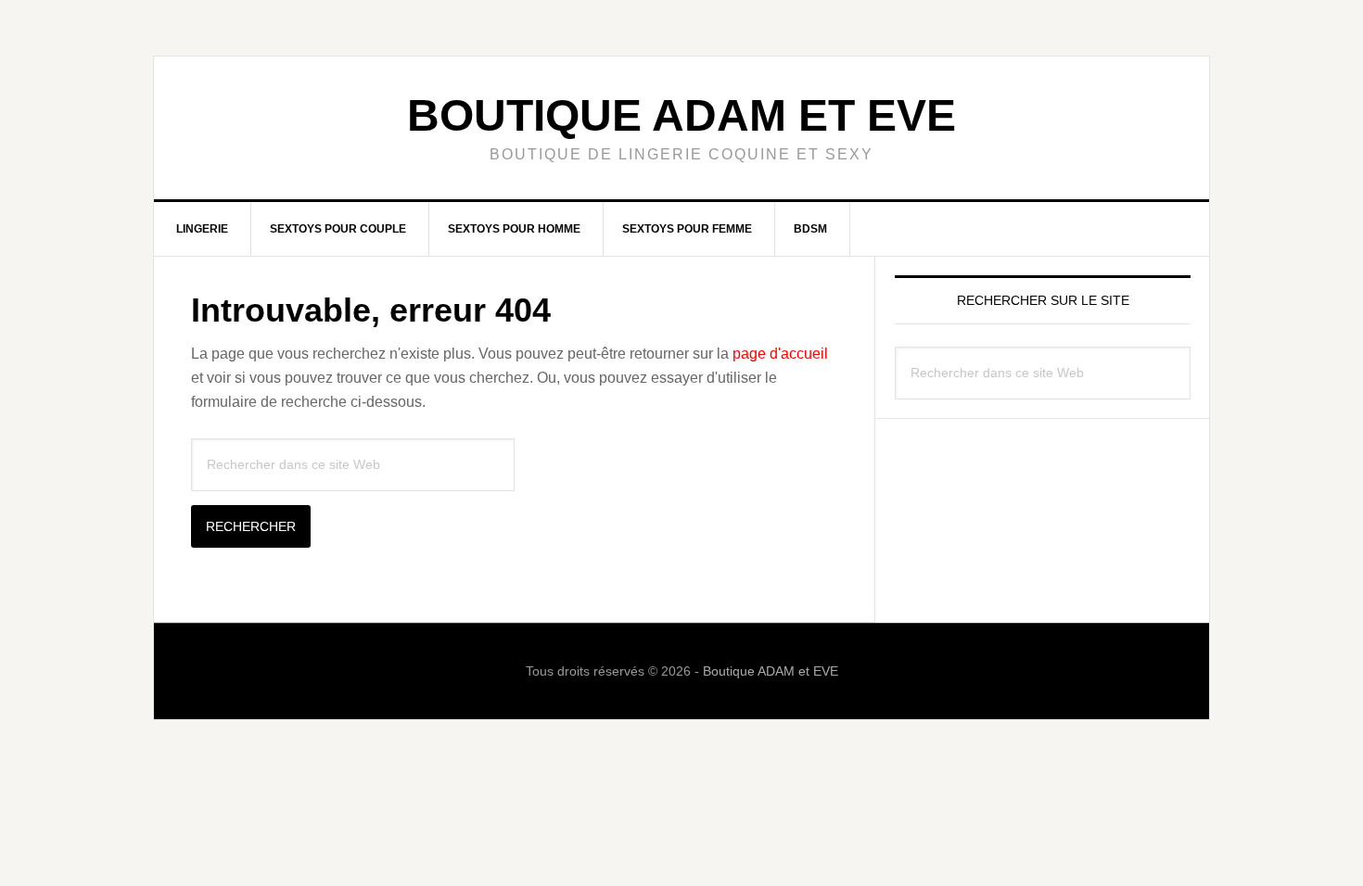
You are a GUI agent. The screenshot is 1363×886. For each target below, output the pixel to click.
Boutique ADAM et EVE (681, 115)
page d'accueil (780, 353)
